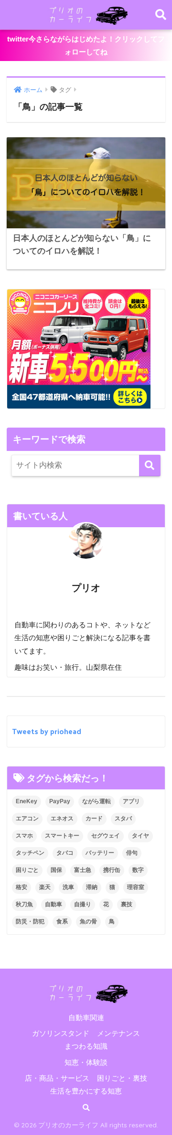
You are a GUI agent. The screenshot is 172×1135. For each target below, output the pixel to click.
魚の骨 (88, 921)
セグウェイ (105, 835)
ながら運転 (96, 801)
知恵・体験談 (86, 1062)
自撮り (82, 904)
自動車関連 (86, 1018)
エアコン (27, 818)
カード (94, 818)
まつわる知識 (86, 1046)
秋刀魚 (24, 904)
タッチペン (30, 852)
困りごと (27, 870)
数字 (138, 870)
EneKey (26, 801)
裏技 (126, 904)
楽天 (45, 887)
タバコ (65, 852)
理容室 (135, 887)
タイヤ (140, 835)
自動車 (53, 904)
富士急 (82, 870)
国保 (56, 870)
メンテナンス (118, 1033)
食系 (62, 921)
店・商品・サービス (57, 1078)
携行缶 (111, 870)
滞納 (91, 887)
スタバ (123, 818)
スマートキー (62, 835)
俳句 (132, 852)
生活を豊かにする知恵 (86, 1091)
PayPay (59, 801)
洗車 (68, 887)
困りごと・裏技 (122, 1078)
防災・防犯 (30, 921)
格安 (21, 887)
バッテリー (100, 852)
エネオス (62, 818)
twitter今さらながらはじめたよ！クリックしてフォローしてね (86, 45)
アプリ (131, 801)
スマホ (24, 835)
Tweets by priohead (46, 731)
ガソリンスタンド (60, 1033)
